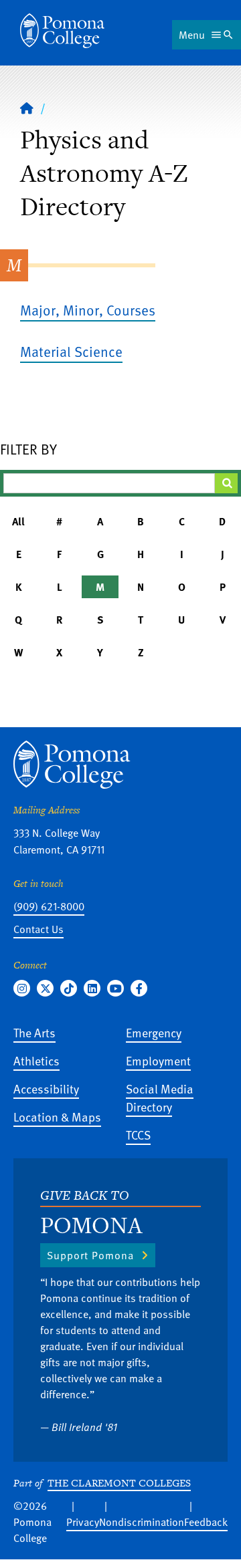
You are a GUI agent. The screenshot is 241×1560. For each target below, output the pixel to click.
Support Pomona (90, 1255)
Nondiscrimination (141, 1522)
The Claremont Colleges (119, 1483)
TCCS (138, 1135)
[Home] (62, 30)
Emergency (153, 1032)
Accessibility (46, 1088)
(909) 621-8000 (48, 906)
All (18, 521)
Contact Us (38, 929)
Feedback (206, 1522)
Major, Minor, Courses (87, 309)
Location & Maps (57, 1117)
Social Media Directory (159, 1097)
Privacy (82, 1522)
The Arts (34, 1032)
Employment (158, 1060)
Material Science (71, 351)
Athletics (36, 1060)
